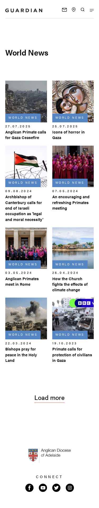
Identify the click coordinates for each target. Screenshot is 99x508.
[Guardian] (23, 10)
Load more (49, 397)
